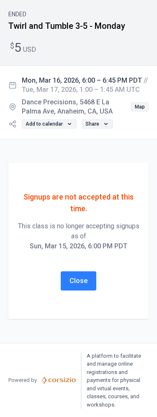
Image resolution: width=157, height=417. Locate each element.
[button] (140, 106)
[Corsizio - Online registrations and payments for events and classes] (59, 380)
